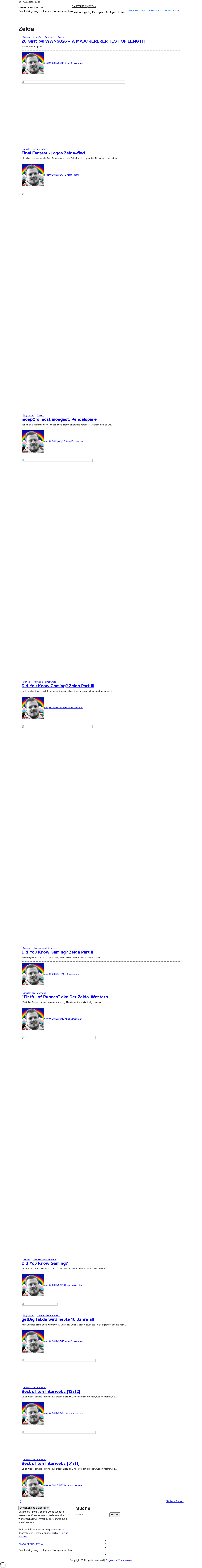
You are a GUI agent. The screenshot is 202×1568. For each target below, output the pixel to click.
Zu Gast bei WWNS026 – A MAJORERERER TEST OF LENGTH (83, 41)
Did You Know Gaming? (45, 1263)
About (176, 10)
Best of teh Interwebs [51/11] (51, 1463)
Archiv (167, 10)
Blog (143, 10)
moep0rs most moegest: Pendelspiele (59, 419)
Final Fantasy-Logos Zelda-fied (53, 153)
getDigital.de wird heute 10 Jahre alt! (59, 1319)
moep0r (48, 63)
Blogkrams (28, 415)
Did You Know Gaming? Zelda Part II (57, 952)
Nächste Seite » (175, 1501)
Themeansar (125, 1560)
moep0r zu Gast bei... (44, 37)
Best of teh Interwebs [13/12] (51, 1391)
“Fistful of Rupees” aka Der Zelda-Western (65, 997)
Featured (134, 10)
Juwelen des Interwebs (34, 149)
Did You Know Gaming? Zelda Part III (58, 686)
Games (26, 37)
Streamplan (155, 10)
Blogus (109, 1560)
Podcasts (63, 37)
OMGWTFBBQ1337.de (30, 7)
